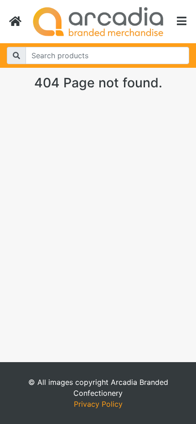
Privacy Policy (98, 404)
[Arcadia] (98, 22)
